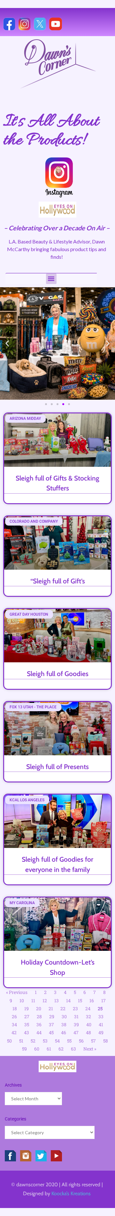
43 (26, 1032)
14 (68, 1000)
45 (51, 1032)
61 (49, 1049)
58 (105, 1041)
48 (88, 1032)
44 (39, 1032)
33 (100, 1016)
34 (14, 1024)
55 (69, 1041)
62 (61, 1049)
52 (33, 1041)
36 (39, 1024)
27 (26, 1016)
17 (103, 1000)
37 (51, 1024)
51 (21, 1041)
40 (88, 1024)
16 (91, 1000)
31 (76, 1016)
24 (87, 1008)
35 (26, 1024)
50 (9, 1041)
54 (57, 1041)
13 (56, 1000)
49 (100, 1032)
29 (51, 1016)
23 (75, 1008)
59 (24, 1049)
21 (51, 1008)
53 (45, 1041)
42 (14, 1032)
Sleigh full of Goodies (57, 674)
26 (14, 1016)
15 (80, 1000)
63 (73, 1049)
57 (93, 1041)
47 (76, 1032)
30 (64, 1016)
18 (14, 1008)
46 (63, 1032)
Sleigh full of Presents (57, 767)
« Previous (16, 992)
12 (44, 1000)
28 (39, 1016)
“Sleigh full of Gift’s (57, 581)
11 (33, 1000)
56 (81, 1041)
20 (38, 1008)
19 (26, 1008)
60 (36, 1049)
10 (21, 1000)
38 (63, 1024)
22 (62, 1008)
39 (76, 1024)
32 (88, 1016)
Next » (89, 1049)
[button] (51, 278)
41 (101, 1024)
